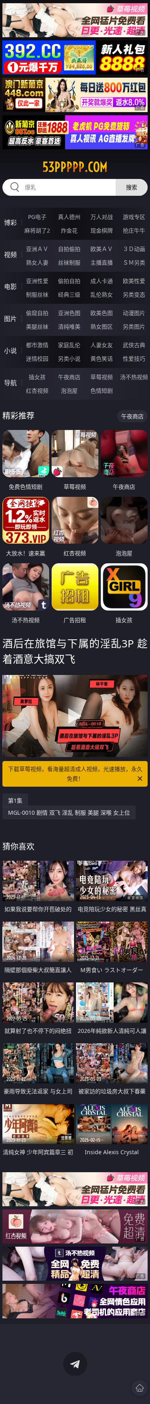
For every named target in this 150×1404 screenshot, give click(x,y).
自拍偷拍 (69, 249)
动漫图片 (134, 313)
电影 (10, 286)
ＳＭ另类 (134, 262)
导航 (10, 382)
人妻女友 (101, 345)
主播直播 (101, 262)
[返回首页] (140, 1388)
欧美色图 (101, 313)
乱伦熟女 (101, 294)
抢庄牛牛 (134, 230)
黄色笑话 (101, 358)
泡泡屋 (69, 390)
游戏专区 (134, 217)
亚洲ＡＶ (37, 249)
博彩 (10, 222)
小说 (10, 350)
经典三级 (69, 294)
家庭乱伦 (69, 345)
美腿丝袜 (37, 326)
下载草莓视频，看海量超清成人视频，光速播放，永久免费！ (75, 773)
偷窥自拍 (37, 313)
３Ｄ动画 (134, 249)
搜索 (131, 187)
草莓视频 (101, 377)
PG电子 (37, 217)
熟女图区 (101, 326)
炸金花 (69, 230)
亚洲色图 (69, 313)
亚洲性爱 (37, 281)
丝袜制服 (69, 262)
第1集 (15, 800)
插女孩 (37, 377)
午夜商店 (69, 377)
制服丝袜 (37, 294)
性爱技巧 (134, 358)
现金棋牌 (101, 230)
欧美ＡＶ (101, 249)
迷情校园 (37, 358)
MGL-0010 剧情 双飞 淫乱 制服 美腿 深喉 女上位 (69, 812)
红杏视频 (37, 390)
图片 (10, 318)
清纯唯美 (69, 326)
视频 (10, 254)
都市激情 (37, 345)
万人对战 (101, 217)
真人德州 (69, 217)
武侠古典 (134, 345)
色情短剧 (101, 390)
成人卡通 (101, 281)
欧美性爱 (134, 281)
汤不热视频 (134, 377)
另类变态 (134, 294)
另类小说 (69, 358)
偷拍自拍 (69, 281)
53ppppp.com (75, 167)
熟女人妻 (37, 262)
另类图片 (134, 326)
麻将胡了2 (37, 230)
